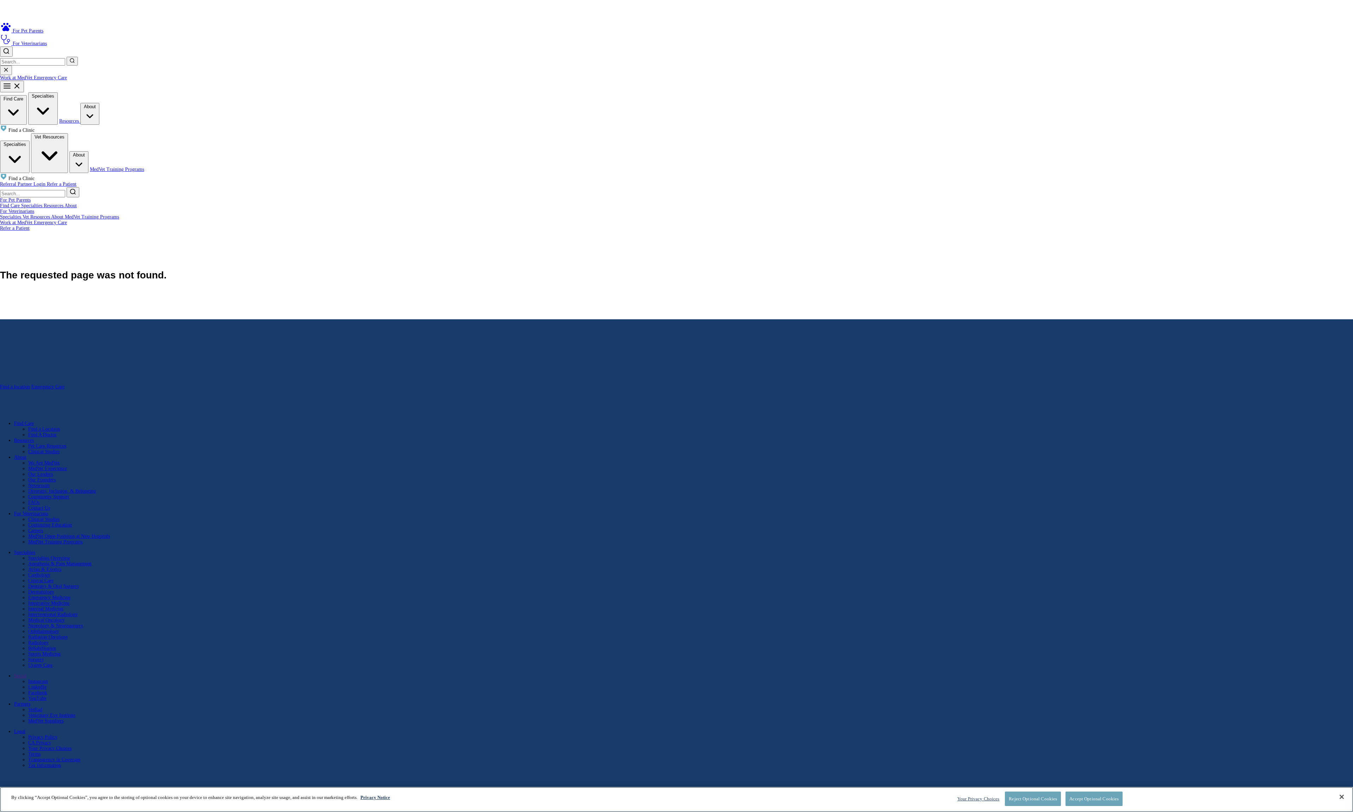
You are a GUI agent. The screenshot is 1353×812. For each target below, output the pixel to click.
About (90, 106)
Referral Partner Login (23, 184)
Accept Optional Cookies (1094, 798)
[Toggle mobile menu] (12, 86)
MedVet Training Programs (117, 169)
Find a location (15, 386)
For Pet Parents (15, 200)
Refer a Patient (61, 184)
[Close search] (6, 70)
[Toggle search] (6, 52)
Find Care (13, 99)
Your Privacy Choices (50, 748)
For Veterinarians (17, 211)
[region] (676, 799)
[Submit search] (72, 61)
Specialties (43, 96)
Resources (69, 121)
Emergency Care (50, 77)
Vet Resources (49, 137)
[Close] (1341, 797)
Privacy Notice (375, 797)
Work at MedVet (17, 77)
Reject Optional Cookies (1033, 798)
